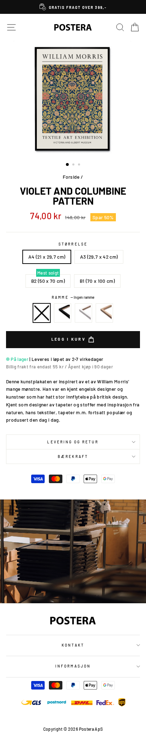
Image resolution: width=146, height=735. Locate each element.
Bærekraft (73, 456)
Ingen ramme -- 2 (41, 313)
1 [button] (67, 165)
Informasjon (73, 666)
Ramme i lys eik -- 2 (104, 313)
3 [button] (80, 165)
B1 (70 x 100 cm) (97, 281)
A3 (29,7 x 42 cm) (99, 257)
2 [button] (74, 165)
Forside (71, 177)
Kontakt (73, 645)
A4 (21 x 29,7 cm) (47, 257)
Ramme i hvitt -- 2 (83, 313)
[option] (73, 7)
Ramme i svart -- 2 (62, 313)
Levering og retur (73, 442)
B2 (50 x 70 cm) (48, 281)
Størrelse (73, 244)
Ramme (73, 297)
